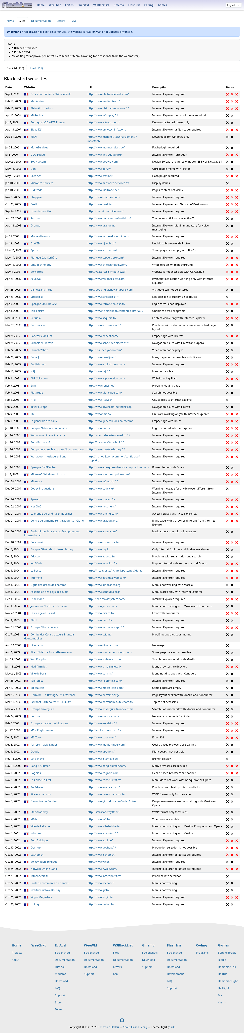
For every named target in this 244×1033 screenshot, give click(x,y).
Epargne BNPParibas (43, 467)
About (15, 960)
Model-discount (40, 236)
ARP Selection (39, 378)
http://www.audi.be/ (100, 840)
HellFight (223, 988)
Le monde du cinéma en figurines (51, 513)
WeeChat (55, 5)
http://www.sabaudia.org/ (103, 592)
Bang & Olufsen (40, 766)
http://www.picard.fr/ (100, 613)
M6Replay (36, 115)
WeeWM (84, 5)
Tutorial (60, 967)
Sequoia (35, 318)
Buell (33, 204)
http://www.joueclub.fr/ (102, 563)
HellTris (222, 974)
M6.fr (33, 819)
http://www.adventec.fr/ (102, 833)
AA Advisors (37, 787)
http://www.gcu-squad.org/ (104, 154)
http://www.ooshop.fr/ (101, 847)
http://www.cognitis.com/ (103, 773)
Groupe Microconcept (44, 627)
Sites (22, 21)
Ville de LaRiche (40, 826)
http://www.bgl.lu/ (98, 549)
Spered (35, 499)
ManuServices (39, 147)
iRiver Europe (38, 407)
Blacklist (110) (15, 68)
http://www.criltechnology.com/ (107, 265)
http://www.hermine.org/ (103, 695)
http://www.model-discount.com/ (108, 236)
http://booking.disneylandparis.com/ (110, 289)
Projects (17, 952)
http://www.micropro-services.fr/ (108, 183)
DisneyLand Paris (41, 289)
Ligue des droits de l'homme (48, 585)
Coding (149, 5)
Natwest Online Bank (43, 869)
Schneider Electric (41, 343)
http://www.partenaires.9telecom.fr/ (110, 702)
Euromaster (37, 325)
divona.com (37, 645)
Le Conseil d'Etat (40, 780)
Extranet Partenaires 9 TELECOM (50, 702)
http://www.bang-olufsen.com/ (106, 766)
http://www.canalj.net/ (101, 357)
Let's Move (37, 759)
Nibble (222, 960)
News (10, 21)
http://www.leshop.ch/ (101, 854)
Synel (33, 385)
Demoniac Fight (228, 981)
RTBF (33, 400)
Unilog (34, 904)
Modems (60, 974)
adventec (36, 833)
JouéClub (36, 563)
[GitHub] (122, 1020)
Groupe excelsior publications (49, 723)
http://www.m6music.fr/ (102, 481)
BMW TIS (36, 129)
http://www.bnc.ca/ (99, 428)
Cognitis (35, 773)
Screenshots (63, 952)
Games (162, 5)
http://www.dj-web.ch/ (101, 243)
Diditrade (36, 190)
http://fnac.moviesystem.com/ (106, 599)
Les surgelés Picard (42, 613)
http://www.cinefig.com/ (102, 513)
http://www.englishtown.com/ (106, 364)
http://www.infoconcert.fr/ (104, 876)
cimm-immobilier (41, 211)
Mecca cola (37, 688)
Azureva (35, 279)
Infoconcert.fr (39, 876)
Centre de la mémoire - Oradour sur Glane (57, 520)
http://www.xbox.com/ (101, 737)
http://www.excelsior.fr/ (102, 723)
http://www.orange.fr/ (101, 225)
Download (61, 981)
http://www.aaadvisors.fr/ (103, 787)
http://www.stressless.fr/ (103, 297)
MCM (33, 136)
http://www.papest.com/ (102, 336)
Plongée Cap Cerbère (43, 257)
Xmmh (222, 1002)
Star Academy (39, 812)
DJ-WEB (35, 243)
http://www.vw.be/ (99, 861)
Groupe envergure (42, 709)
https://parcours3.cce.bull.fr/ (105, 442)
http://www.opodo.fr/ (101, 751)
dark (172, 1027)
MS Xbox (35, 737)
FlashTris (134, 5)
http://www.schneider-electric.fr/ (108, 343)
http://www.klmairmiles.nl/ (104, 666)
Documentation (41, 21)
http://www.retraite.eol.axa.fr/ (106, 304)
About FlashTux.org (135, 1027)
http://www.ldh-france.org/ (104, 585)
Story (58, 1002)
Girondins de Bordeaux (45, 801)
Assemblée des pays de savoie (49, 592)
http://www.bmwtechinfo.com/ (106, 129)
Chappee (36, 197)
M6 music (36, 481)
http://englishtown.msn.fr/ (104, 730)
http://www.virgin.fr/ (100, 897)
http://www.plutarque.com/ (104, 392)
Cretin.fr (35, 176)
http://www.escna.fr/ (100, 883)
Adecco (35, 556)
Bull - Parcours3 (40, 442)
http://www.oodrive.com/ (103, 716)
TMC (33, 414)
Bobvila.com (38, 161)
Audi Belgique (39, 840)
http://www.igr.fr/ (98, 890)
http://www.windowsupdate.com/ (108, 474)
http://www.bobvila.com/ (103, 161)
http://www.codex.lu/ (100, 488)
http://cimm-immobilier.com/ (105, 211)
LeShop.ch (36, 854)
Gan (33, 169)
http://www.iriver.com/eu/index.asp (109, 407)
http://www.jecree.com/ (102, 606)
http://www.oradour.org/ (103, 520)
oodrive (35, 716)
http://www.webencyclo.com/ (105, 659)
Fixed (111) (36, 68)
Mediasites (37, 101)
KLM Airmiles (38, 666)
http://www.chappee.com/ (103, 197)
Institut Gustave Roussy (45, 890)
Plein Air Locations (42, 108)
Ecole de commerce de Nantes (49, 883)
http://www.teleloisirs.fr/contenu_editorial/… (115, 311)
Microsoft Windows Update (47, 474)
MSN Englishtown (41, 730)
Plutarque (36, 392)
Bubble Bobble (227, 952)
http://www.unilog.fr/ (100, 904)
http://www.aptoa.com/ (102, 250)
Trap (221, 995)
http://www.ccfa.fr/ (99, 634)
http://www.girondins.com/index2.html (111, 801)
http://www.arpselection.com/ (106, 378)
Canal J (34, 357)
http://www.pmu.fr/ (99, 620)
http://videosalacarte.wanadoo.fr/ (108, 435)
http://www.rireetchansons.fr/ (106, 794)
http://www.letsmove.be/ (103, 759)
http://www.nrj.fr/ (98, 371)
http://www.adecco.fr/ (101, 556)
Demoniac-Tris (227, 967)
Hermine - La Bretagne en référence (53, 695)
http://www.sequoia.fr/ (101, 318)
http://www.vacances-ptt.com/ (106, 279)
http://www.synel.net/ (101, 385)
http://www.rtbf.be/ (99, 400)
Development (175, 974)
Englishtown (38, 364)
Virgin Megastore (41, 897)
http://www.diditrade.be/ (103, 190)
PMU (33, 620)
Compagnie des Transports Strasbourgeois (57, 449)
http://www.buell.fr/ (99, 204)
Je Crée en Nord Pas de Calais (48, 606)
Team (58, 1009)
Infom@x (36, 578)
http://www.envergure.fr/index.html (110, 709)
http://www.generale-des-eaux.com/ (110, 421)
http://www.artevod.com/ (103, 122)
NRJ (32, 371)
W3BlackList (101, 5)
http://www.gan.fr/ (99, 169)
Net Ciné (35, 506)
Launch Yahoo (39, 350)
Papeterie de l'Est (41, 336)
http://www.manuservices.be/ (106, 147)
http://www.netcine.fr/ (101, 506)
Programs (202, 952)
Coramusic (37, 542)
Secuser (35, 218)
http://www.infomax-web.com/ (106, 578)
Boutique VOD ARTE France (47, 122)
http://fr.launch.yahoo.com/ (104, 350)
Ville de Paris (38, 673)
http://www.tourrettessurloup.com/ (109, 652)
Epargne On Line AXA (43, 304)
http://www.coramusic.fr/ (103, 542)
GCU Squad (37, 154)
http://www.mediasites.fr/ (103, 101)
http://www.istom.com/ (102, 531)
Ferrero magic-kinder (43, 744)
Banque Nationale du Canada (48, 428)
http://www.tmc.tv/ (99, 414)
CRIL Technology (40, 265)
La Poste (35, 570)
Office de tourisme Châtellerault (50, 94)
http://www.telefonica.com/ (104, 680)
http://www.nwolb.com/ (102, 869)
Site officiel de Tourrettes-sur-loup (51, 652)
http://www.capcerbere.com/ (105, 257)
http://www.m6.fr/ (98, 819)
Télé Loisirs (37, 311)
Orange (35, 225)
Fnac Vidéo (37, 599)
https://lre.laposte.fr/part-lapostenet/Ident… (115, 570)
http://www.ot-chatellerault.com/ (108, 94)
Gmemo (119, 5)
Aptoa (34, 250)
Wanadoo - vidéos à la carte (47, 435)
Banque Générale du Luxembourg (51, 549)
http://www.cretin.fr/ (100, 176)
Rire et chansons (40, 794)
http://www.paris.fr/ (100, 673)
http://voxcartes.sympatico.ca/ (106, 271)
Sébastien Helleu (108, 1027)
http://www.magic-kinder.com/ (106, 744)
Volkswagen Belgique (43, 861)
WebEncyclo (38, 659)
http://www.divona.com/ (102, 645)
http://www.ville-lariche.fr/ (103, 826)
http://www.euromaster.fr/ (104, 325)
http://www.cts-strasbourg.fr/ (106, 449)
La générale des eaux (43, 421)
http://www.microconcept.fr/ (105, 627)
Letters (60, 21)
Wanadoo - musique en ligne (48, 456)
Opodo (34, 751)
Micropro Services (41, 183)
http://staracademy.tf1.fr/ (103, 812)
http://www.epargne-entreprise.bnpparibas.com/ (118, 467)
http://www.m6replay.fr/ (102, 115)
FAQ (73, 21)
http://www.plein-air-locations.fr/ (108, 108)
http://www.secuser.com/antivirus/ (109, 218)
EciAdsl (69, 5)
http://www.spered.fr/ (101, 499)
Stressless (36, 297)
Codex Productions (42, 488)
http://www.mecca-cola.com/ (105, 688)
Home (41, 5)
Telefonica (36, 680)
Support (60, 995)
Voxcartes (36, 271)
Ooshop (35, 847)
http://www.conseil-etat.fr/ (104, 780)
